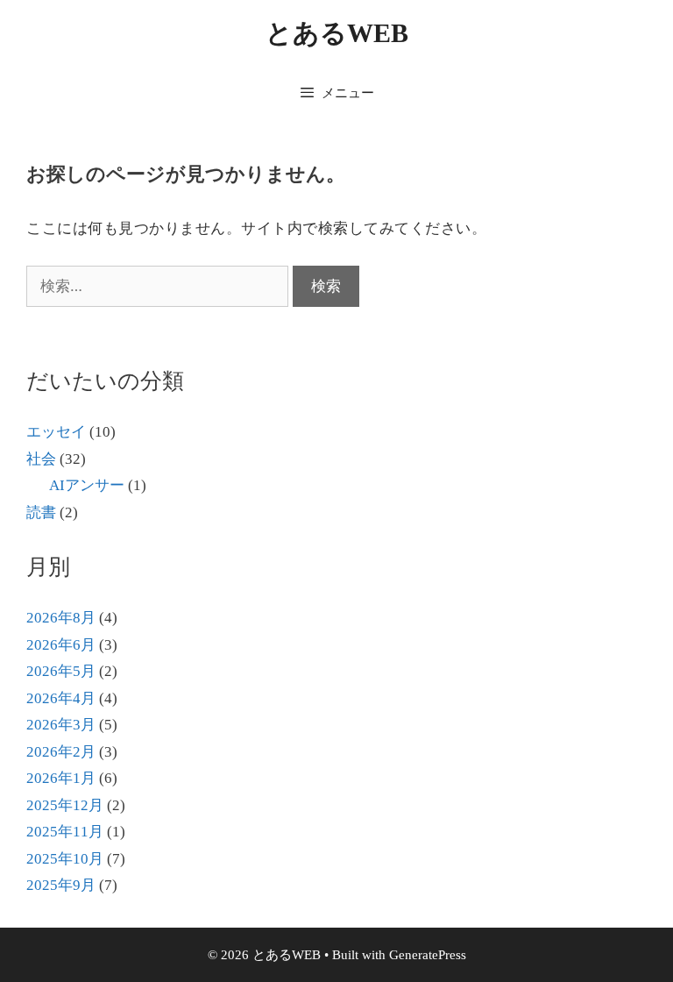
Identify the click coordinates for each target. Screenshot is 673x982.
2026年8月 (61, 617)
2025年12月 (64, 805)
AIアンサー (86, 485)
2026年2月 (61, 752)
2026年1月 (61, 778)
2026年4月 (61, 698)
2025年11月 (64, 831)
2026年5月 (61, 671)
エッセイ (56, 431)
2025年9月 (61, 885)
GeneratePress (427, 955)
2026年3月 (61, 724)
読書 (41, 512)
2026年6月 (61, 645)
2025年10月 (64, 858)
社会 (41, 459)
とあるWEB (337, 32)
